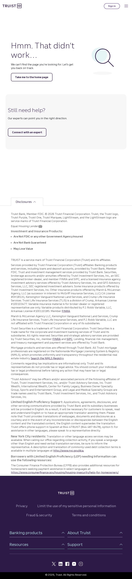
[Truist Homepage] (12, 6)
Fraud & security (39, 515)
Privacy (22, 506)
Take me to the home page (31, 77)
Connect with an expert (27, 132)
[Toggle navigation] (126, 6)
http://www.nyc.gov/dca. (68, 450)
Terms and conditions (89, 515)
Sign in (114, 7)
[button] (37, 532)
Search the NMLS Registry (47, 358)
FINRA (66, 311)
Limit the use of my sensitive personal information (76, 506)
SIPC (70, 339)
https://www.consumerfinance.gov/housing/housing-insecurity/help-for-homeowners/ (65, 472)
